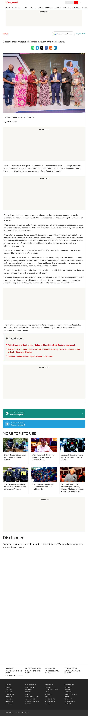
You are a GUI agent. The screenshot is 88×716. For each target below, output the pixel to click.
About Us (9, 668)
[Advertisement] (44, 144)
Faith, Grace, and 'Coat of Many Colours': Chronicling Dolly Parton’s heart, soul (41, 345)
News (14, 8)
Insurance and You (32, 701)
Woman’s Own (69, 701)
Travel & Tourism (70, 694)
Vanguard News (12, 3)
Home (8, 8)
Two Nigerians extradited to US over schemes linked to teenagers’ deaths (15, 486)
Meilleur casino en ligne (33, 672)
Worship (67, 704)
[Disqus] (44, 582)
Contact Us (50, 668)
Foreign (28, 692)
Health (27, 694)
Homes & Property (31, 697)
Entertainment (30, 685)
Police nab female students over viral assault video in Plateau (72, 457)
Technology (68, 687)
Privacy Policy (70, 668)
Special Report (50, 701)
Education (9, 701)
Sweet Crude (69, 685)
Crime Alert (10, 694)
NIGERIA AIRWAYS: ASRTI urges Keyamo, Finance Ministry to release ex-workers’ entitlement (72, 488)
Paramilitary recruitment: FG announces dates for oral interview (43, 486)
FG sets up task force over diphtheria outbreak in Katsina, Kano (43, 457)
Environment (29, 687)
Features (28, 689)
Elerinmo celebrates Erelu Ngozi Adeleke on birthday (30, 356)
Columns (76, 8)
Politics (32, 8)
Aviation (8, 687)
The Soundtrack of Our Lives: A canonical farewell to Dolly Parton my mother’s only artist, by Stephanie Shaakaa (44, 350)
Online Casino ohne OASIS (14, 672)
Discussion (9, 699)
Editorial (67, 8)
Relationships (50, 699)
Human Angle (30, 699)
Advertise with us (33, 668)
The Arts (67, 689)
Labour (47, 687)
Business (49, 8)
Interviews (49, 685)
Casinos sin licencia (14, 676)
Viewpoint (68, 699)
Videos (66, 697)
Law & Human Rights (52, 689)
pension (28, 704)
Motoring (48, 694)
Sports (58, 8)
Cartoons (67, 692)
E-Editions (23, 8)
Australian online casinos (72, 672)
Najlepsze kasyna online (52, 672)
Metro (40, 8)
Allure (85, 8)
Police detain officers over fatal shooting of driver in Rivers (15, 457)
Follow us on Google (64, 34)
